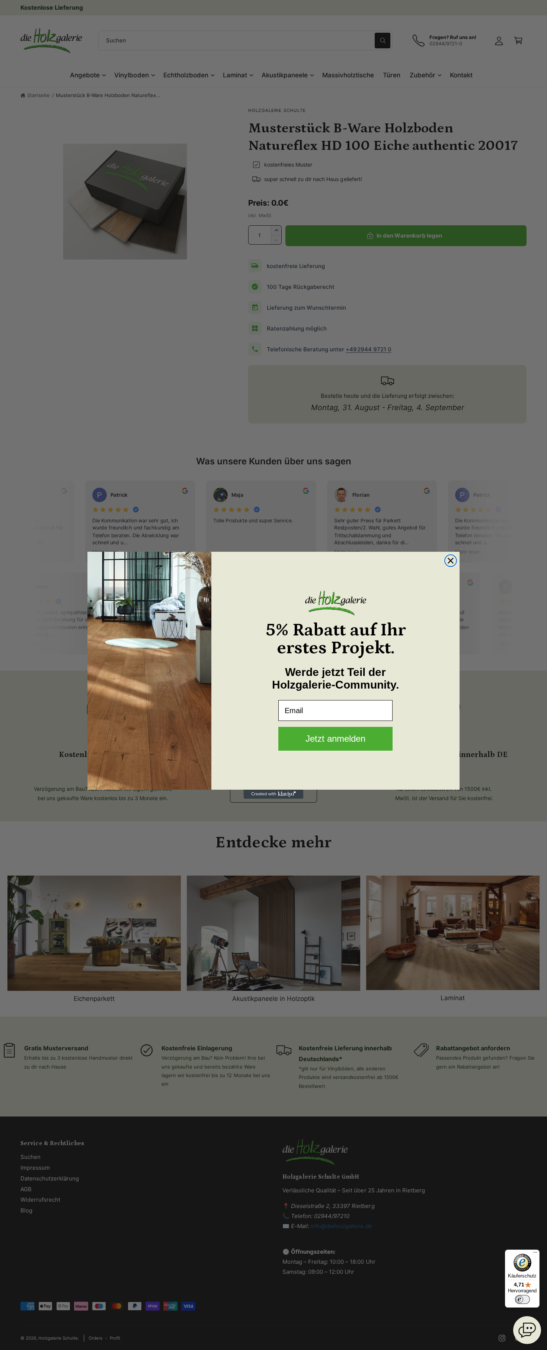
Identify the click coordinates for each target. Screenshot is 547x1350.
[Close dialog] (451, 561)
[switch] (522, 1299)
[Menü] (535, 1254)
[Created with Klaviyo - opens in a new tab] (273, 794)
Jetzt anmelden (335, 739)
